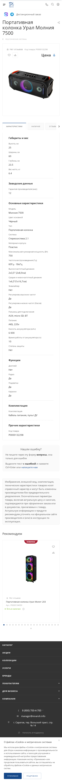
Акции (6, 652)
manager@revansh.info (33, 716)
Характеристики (14, 126)
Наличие (35, 126)
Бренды (6, 675)
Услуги (6, 668)
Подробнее (32, 776)
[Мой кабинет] (58, 4)
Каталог (7, 645)
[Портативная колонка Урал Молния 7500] (31, 84)
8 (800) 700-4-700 (31, 710)
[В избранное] (9, 55)
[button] (3, 625)
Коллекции (9, 660)
